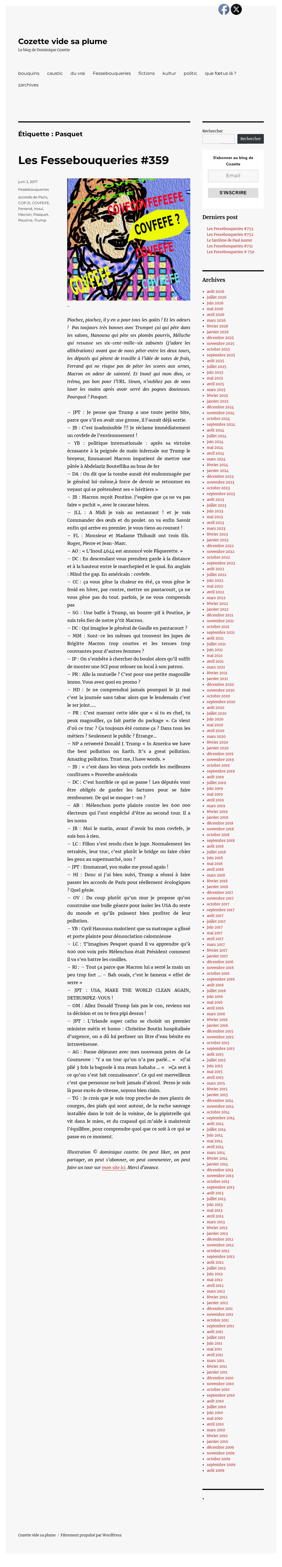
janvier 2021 (217, 678)
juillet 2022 (216, 574)
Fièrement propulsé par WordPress (91, 1535)
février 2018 (217, 881)
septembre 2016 (221, 979)
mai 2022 (215, 586)
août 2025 (215, 361)
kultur (169, 73)
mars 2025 (216, 389)
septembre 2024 (221, 424)
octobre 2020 (218, 696)
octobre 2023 (218, 488)
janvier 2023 (217, 540)
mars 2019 (216, 806)
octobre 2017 (218, 904)
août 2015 (215, 1054)
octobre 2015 (218, 1043)
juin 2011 (214, 1343)
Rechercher (212, 131)
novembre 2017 (220, 898)
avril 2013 (215, 1216)
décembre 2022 (220, 546)
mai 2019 (215, 794)
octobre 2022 (218, 557)
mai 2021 (215, 655)
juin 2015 (215, 1066)
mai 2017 (215, 933)
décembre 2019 (220, 754)
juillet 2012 (216, 1268)
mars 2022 (216, 598)
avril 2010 (215, 1424)
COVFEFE (40, 203)
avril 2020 (215, 730)
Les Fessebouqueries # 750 (230, 252)
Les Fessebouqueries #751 (230, 246)
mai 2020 (215, 725)
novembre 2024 (220, 413)
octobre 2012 (218, 1251)
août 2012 (215, 1262)
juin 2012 (215, 1274)
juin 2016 (215, 996)
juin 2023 (215, 511)
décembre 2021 (220, 615)
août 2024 (215, 430)
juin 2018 (215, 858)
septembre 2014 (221, 1118)
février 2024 (217, 465)
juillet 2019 (216, 782)
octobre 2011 (218, 1320)
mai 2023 (215, 517)
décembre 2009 (220, 1447)
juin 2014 (215, 1135)
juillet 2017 (216, 921)
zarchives (28, 85)
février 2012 (217, 1297)
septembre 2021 (221, 632)
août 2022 (215, 569)
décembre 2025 (220, 337)
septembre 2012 (221, 1256)
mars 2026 (216, 320)
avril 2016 (215, 1008)
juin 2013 (215, 1204)
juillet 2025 (216, 366)
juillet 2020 (216, 713)
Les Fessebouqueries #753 (230, 228)
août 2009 (215, 1470)
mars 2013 (216, 1222)
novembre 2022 (220, 551)
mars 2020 (216, 736)
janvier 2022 (218, 609)
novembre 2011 (220, 1314)
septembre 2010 (221, 1395)
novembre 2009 (221, 1453)
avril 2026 (215, 314)
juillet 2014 (216, 1129)
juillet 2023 (216, 505)
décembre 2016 (220, 962)
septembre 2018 (221, 840)
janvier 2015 (217, 1095)
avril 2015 (215, 1077)
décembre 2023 (220, 476)
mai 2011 (214, 1349)
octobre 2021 (218, 626)
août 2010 (215, 1401)
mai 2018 (215, 863)
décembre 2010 (220, 1378)
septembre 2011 (220, 1326)
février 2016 (217, 1019)
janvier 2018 (217, 886)
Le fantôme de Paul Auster (229, 240)
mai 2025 (215, 378)
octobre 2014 (218, 1112)
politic (190, 73)
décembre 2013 (220, 1170)
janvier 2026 (218, 332)
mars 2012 (216, 1291)
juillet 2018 (216, 852)
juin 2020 (215, 719)
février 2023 (217, 534)
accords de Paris (32, 197)
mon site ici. (114, 1167)
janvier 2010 (217, 1441)
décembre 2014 (220, 1100)
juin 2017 (215, 927)
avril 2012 (215, 1285)
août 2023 (215, 499)
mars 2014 (216, 1152)
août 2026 (215, 291)
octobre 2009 (218, 1459)
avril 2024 (215, 453)
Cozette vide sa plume (62, 41)
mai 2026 (215, 309)
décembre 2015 (220, 1031)
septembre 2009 (221, 1464)
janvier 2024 (218, 470)
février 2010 (217, 1436)
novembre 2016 (220, 967)
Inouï (38, 208)
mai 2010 (215, 1418)
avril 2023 (215, 522)
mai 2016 (215, 1002)
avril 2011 (215, 1355)
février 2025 (217, 395)
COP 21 (24, 203)
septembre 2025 (221, 355)
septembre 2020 (221, 702)
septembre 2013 (220, 1187)
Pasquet (40, 214)
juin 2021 (215, 650)
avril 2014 (215, 1147)
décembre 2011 (220, 1308)
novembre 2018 (220, 829)
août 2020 (215, 707)
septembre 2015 (221, 1048)
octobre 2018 (218, 834)
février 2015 (217, 1089)
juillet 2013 (216, 1199)
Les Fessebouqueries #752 (230, 234)
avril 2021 (215, 661)
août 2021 (215, 638)
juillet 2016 (216, 991)
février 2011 (217, 1366)
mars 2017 (216, 944)
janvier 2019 (217, 817)
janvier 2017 (217, 956)
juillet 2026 (217, 297)
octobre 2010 (218, 1389)
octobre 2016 (218, 973)
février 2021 (217, 673)
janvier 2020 (218, 748)
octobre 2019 (218, 765)
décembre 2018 (220, 823)
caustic (55, 73)
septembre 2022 (221, 563)
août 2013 (215, 1193)
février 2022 (217, 603)
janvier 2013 (217, 1233)
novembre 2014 (220, 1106)
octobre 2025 (218, 349)
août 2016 (215, 985)
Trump (40, 220)
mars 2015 (216, 1083)
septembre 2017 (221, 910)
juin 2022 (215, 580)
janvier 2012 (217, 1303)
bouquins (28, 73)
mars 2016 (216, 1014)
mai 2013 (214, 1210)
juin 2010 (215, 1412)
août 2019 (215, 777)
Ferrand (25, 208)
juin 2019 (215, 788)
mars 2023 (216, 528)
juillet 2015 (216, 1060)
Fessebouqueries (112, 73)
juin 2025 (215, 372)
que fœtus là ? (220, 73)
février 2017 (217, 950)
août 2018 (215, 846)
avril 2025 (215, 384)
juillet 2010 (216, 1407)
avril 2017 (215, 939)
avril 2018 (215, 869)
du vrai (77, 73)
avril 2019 (215, 800)
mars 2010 (216, 1430)
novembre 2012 (220, 1245)
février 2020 (217, 742)
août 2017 (215, 915)
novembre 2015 (220, 1037)
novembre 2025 (220, 343)
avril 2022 (215, 592)
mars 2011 (215, 1360)
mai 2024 (215, 447)
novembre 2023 (220, 482)
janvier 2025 (218, 401)
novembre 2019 (220, 759)
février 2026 (217, 326)
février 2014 (217, 1158)
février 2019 (217, 811)
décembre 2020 (220, 684)
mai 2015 (215, 1071)
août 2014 (215, 1123)
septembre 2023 (221, 494)
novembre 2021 (220, 621)
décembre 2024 (220, 407)
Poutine (25, 220)
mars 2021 (216, 667)
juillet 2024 (216, 436)
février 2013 (217, 1227)
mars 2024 (216, 459)
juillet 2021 (216, 644)
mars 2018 (216, 875)
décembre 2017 (220, 892)
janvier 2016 (217, 1025)
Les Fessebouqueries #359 (93, 160)
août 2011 (215, 1332)
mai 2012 (215, 1279)
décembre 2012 (220, 1239)
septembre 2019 (221, 771)
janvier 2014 (217, 1164)
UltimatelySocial (186, 1563)
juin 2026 (215, 303)
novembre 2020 (220, 690)
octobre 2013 (218, 1181)
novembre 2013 (220, 1175)
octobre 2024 (218, 418)
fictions (147, 73)
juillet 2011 (216, 1337)
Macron (25, 214)
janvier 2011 (217, 1372)
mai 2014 (215, 1141)
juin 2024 (215, 441)
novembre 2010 (220, 1384)
